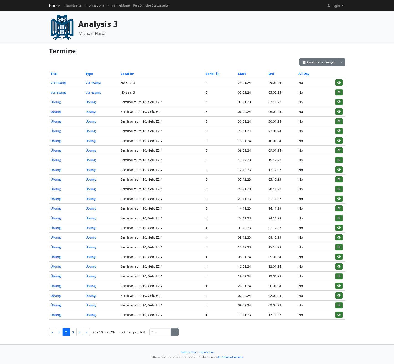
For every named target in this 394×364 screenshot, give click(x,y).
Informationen (95, 5)
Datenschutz (188, 352)
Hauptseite (73, 5)
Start (242, 73)
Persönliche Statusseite (151, 5)
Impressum (206, 352)
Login (336, 5)
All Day (303, 73)
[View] (338, 82)
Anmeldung (121, 5)
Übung (56, 102)
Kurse (54, 5)
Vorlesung (58, 82)
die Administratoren (230, 357)
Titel (54, 73)
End (271, 73)
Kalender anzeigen (321, 62)
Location (127, 73)
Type (89, 73)
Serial (210, 73)
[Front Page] (62, 27)
